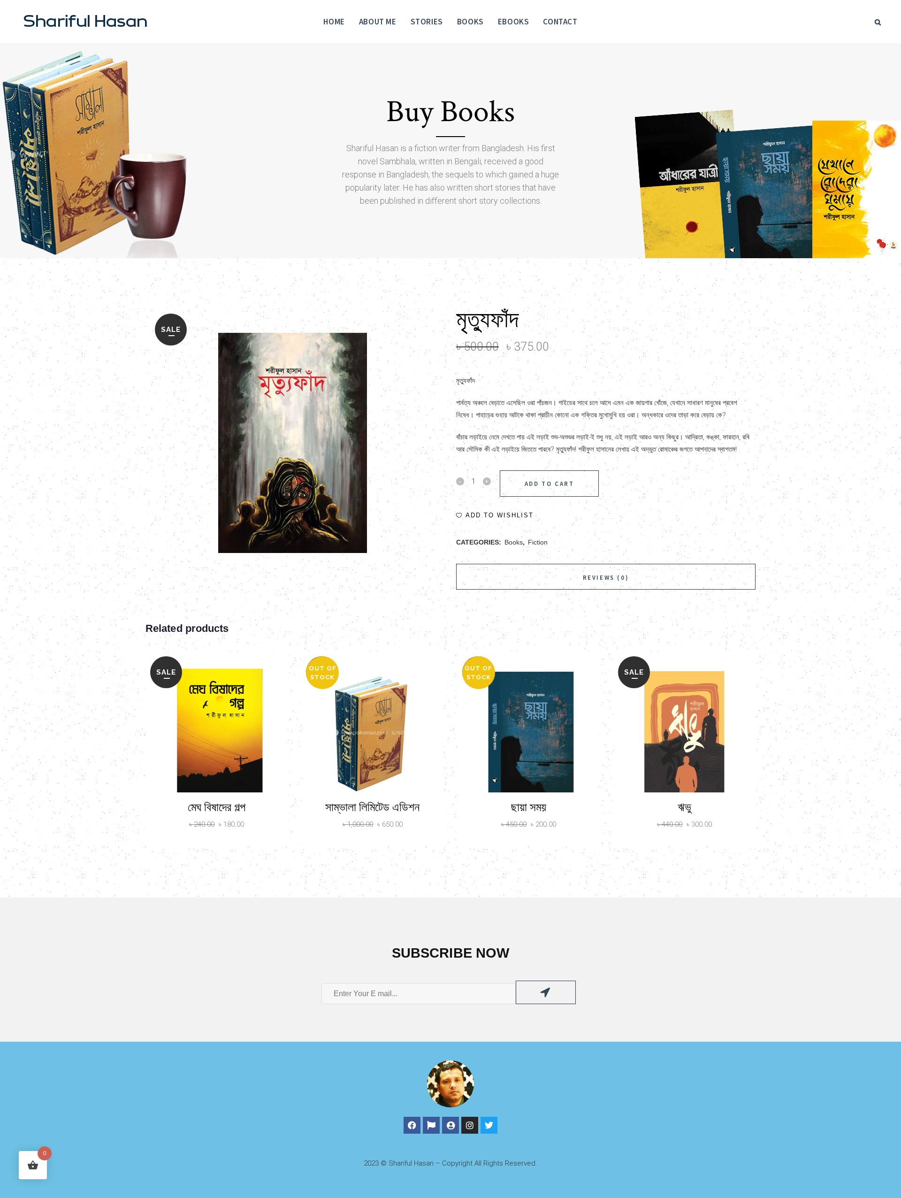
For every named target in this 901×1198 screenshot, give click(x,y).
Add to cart (549, 484)
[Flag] (431, 1125)
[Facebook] (412, 1125)
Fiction (538, 542)
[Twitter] (489, 1125)
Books (513, 542)
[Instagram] (469, 1125)
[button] (495, 515)
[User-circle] (450, 1125)
